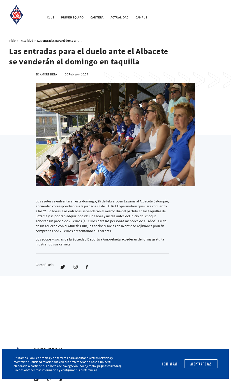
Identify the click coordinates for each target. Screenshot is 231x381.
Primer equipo (72, 17)
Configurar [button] (170, 364)
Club (50, 17)
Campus (142, 17)
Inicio (12, 41)
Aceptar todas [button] (200, 364)
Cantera (97, 17)
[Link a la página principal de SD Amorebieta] (22, 15)
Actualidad (120, 17)
